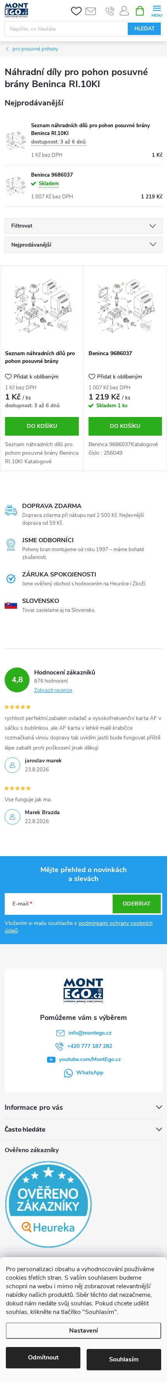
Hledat (144, 28)
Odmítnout (43, 1357)
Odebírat (137, 903)
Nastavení (83, 1330)
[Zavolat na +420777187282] (110, 11)
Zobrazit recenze (53, 690)
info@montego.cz (89, 1033)
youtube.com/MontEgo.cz (90, 1059)
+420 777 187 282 (89, 1046)
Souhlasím (124, 1359)
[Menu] (156, 10)
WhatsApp (89, 1072)
